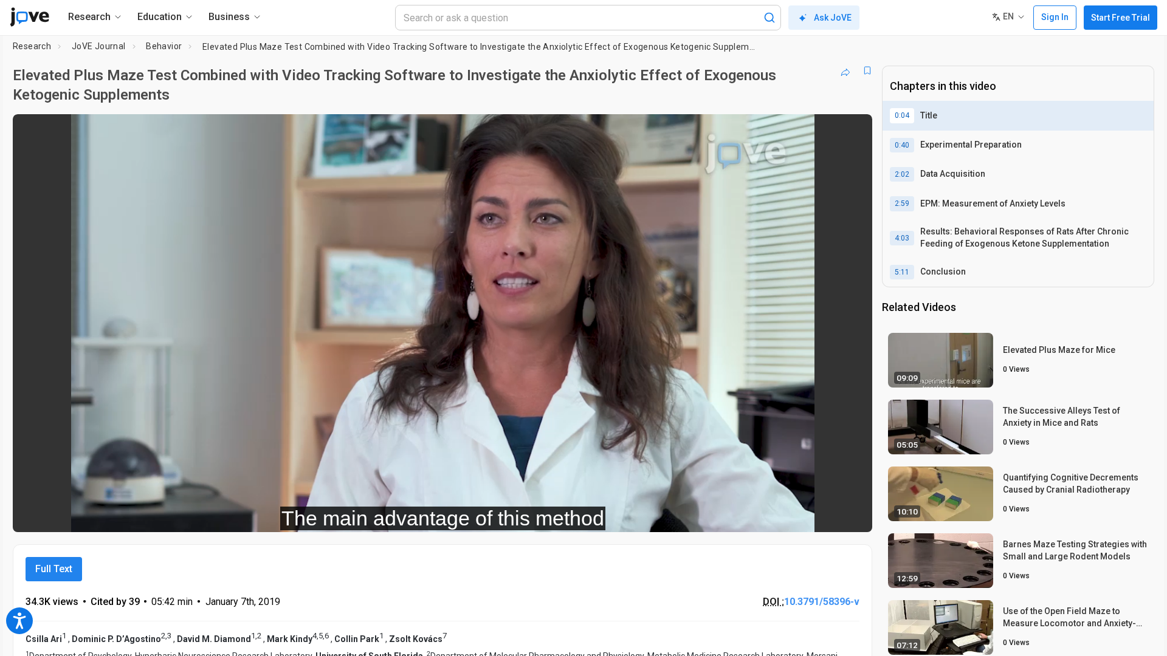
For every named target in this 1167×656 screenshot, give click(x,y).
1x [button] (800, 515)
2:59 (902, 203)
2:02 (902, 174)
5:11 (902, 272)
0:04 (902, 115)
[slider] (375, 515)
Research (32, 46)
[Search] (769, 18)
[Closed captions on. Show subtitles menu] (825, 514)
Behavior (164, 46)
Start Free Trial (1120, 17)
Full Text (53, 569)
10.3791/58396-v (821, 601)
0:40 (902, 145)
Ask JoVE (833, 17)
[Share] (845, 70)
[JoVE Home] (29, 17)
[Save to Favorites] (867, 70)
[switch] (730, 514)
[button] (852, 131)
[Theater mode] (853, 514)
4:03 (902, 238)
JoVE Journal (99, 46)
